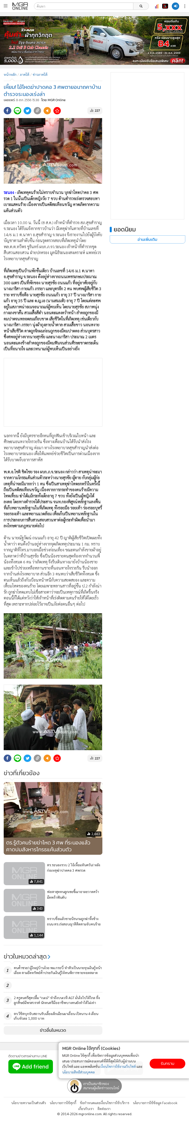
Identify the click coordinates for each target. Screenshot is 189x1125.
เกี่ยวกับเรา (86, 1108)
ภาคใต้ (24, 74)
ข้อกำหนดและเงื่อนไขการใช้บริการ (104, 1102)
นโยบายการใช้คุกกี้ (63, 1102)
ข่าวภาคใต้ (40, 74)
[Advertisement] (53, 392)
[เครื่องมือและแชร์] (185, 6)
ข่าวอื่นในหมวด (53, 1030)
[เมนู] (5, 6)
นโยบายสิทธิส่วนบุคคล (78, 1072)
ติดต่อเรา (103, 1108)
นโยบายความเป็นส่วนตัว (28, 1102)
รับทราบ (167, 1063)
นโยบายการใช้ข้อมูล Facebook (155, 1102)
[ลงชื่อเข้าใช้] (175, 6)
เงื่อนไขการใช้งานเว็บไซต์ (118, 1066)
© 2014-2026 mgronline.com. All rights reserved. (94, 1113)
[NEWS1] (165, 6)
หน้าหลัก (10, 74)
